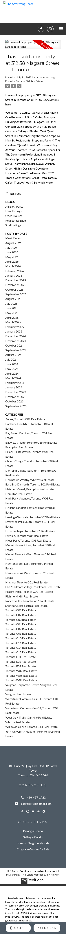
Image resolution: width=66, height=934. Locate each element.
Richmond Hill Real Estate (21, 596)
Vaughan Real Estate (18, 694)
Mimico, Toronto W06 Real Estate (26, 535)
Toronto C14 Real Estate (20, 647)
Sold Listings (13, 225)
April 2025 (12, 317)
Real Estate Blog (15, 220)
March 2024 (13, 378)
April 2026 (12, 261)
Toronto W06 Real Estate (21, 675)
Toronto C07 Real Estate (20, 629)
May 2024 (11, 368)
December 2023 (15, 392)
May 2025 (11, 312)
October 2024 (14, 345)
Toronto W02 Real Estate (21, 671)
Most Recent (13, 238)
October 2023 (14, 401)
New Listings (13, 211)
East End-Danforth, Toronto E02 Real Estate (32, 484)
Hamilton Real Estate (18, 493)
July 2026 (11, 247)
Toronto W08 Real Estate (21, 680)
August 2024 (13, 354)
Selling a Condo (33, 837)
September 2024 (15, 350)
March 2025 (13, 322)
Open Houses (13, 215)
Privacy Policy (13, 874)
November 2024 (15, 341)
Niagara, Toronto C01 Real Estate (26, 582)
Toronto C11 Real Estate (20, 643)
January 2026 (13, 275)
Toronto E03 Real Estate (20, 666)
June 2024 (11, 364)
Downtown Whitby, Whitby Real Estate (29, 479)
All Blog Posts (14, 206)
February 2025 (14, 327)
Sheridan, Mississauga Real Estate (26, 605)
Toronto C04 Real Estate (20, 624)
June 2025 (11, 308)
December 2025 (15, 280)
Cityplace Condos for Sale (33, 849)
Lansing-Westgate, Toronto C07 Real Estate (32, 517)
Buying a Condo (33, 831)
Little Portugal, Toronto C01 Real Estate (30, 531)
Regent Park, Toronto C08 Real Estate (29, 591)
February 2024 (14, 382)
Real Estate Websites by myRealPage (41, 874)
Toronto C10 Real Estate (20, 638)
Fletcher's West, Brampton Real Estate (29, 489)
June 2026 (11, 252)
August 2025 (13, 298)
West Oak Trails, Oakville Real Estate (28, 717)
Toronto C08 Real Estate (20, 633)
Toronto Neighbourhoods (33, 843)
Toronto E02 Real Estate (20, 661)
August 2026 (13, 243)
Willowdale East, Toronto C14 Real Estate (31, 726)
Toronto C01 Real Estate (29, 81)
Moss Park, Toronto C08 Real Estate (28, 540)
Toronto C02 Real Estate (20, 615)
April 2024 (12, 373)
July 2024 (11, 359)
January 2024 (13, 387)
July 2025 (11, 303)
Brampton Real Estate (19, 447)
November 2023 (15, 396)
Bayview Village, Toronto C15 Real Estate (31, 442)
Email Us (49, 927)
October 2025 (14, 289)
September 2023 (15, 406)
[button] (41, 29)
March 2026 (13, 266)
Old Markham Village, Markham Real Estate (33, 587)
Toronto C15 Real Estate (20, 652)
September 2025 (15, 294)
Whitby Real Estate (17, 722)
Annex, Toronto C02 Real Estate (25, 419)
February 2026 (14, 271)
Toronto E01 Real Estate (20, 656)
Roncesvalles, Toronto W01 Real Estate (29, 601)
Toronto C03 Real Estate (20, 619)
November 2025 (15, 284)
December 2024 (15, 336)
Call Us (20, 927)
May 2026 (11, 257)
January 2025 (13, 331)
